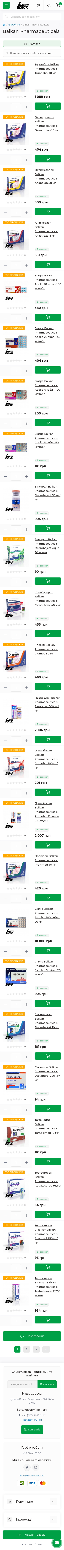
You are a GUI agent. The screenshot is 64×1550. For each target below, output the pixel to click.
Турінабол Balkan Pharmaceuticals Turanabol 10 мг (47, 69)
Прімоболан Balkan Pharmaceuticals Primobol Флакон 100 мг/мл (47, 811)
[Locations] (38, 5)
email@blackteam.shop (32, 1475)
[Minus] (5, 107)
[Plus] (26, 107)
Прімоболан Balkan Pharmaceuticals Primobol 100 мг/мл (46, 759)
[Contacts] (48, 5)
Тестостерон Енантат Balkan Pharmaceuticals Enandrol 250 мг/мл (46, 1234)
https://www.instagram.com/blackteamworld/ (35, 1467)
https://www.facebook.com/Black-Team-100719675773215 (27, 1467)
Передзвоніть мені (32, 1419)
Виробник (14, 24)
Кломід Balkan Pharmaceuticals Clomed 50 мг (46, 649)
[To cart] (48, 106)
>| (46, 1349)
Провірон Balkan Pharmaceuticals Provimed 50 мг (46, 860)
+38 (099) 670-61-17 (34, 1415)
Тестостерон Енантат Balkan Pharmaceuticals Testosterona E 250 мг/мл (47, 1286)
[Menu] (6, 5)
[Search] (6, 16)
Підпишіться (47, 1384)
